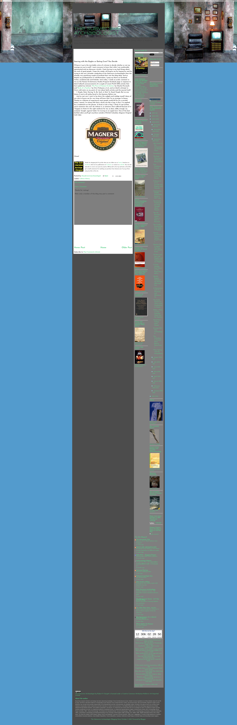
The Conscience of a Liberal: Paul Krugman (146, 617)
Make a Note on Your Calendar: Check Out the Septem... (158, 313)
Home (103, 248)
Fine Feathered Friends (157, 166)
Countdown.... (157, 153)
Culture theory (84, 178)
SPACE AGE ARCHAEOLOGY (146, 547)
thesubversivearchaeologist (91, 176)
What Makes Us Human (144, 624)
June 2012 (157, 367)
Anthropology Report (143, 560)
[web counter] (154, 534)
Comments (155, 65)
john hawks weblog (142, 582)
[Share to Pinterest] (120, 176)
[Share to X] (118, 176)
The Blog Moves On (142, 619)
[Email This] (116, 176)
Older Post (127, 248)
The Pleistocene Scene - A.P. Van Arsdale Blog (147, 599)
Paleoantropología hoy (144, 576)
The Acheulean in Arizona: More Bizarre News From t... (157, 342)
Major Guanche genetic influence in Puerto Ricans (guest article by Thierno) (147, 610)
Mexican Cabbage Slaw (143, 571)
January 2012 (158, 391)
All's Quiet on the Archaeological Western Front (157, 147)
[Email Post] (113, 176)
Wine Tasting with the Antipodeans (158, 351)
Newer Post (79, 248)
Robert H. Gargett (103, 693)
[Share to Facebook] (119, 176)
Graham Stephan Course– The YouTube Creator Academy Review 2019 (147, 592)
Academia (109, 164)
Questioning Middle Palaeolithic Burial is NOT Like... (157, 194)
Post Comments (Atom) (92, 252)
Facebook (87, 164)
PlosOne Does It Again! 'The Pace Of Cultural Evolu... (157, 248)
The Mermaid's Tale (143, 539)
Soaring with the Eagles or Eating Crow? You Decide (157, 174)
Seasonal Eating (142, 570)
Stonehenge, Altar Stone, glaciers (146, 556)
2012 (154, 122)
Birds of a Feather (84, 88)
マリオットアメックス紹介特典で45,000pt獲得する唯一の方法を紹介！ (147, 563)
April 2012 (157, 376)
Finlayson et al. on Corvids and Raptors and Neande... (158, 184)
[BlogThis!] (117, 176)
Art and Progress (141, 625)
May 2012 (157, 371)
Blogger (143, 719)
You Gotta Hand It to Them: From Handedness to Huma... (157, 303)
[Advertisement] (96, 52)
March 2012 (158, 381)
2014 (154, 116)
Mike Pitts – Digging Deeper (146, 555)
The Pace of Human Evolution (103, 86)
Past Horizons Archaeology (145, 589)
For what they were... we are (146, 607)
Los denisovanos (141, 577)
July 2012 (157, 362)
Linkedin (122, 164)
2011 (153, 396)
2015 (154, 113)
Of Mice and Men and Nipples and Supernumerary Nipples (157, 258)
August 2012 (158, 357)
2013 (154, 119)
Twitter (120, 162)
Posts (153, 62)
